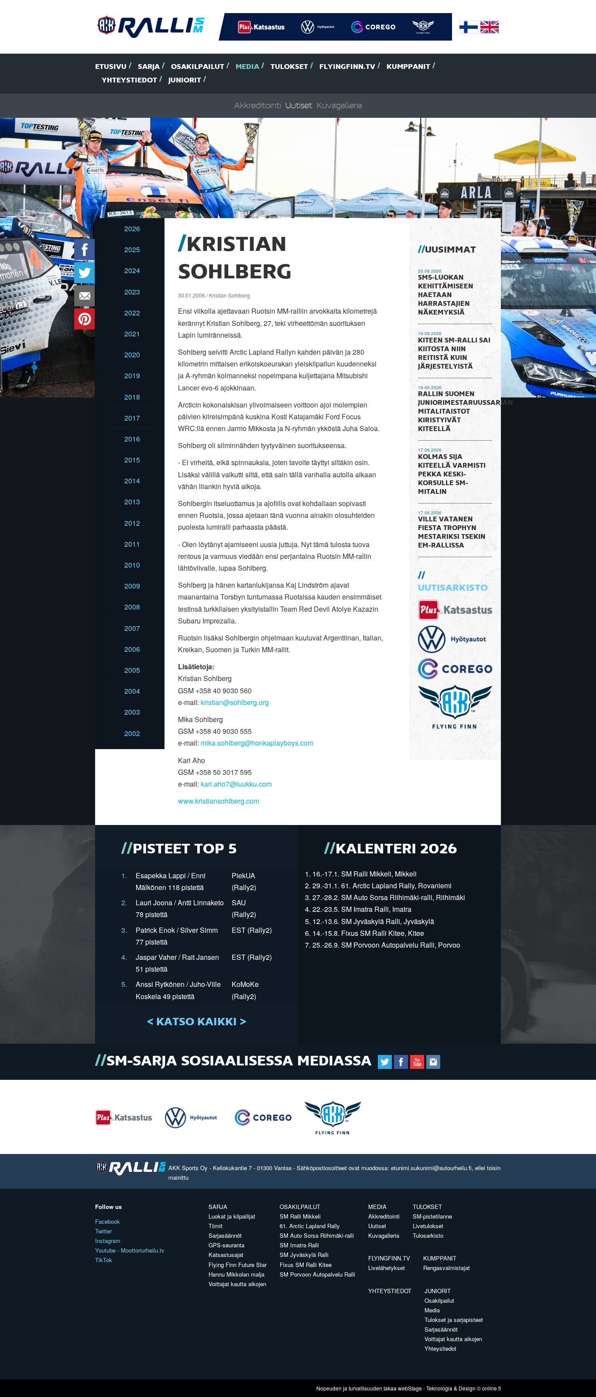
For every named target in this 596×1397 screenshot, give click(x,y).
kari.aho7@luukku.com (236, 784)
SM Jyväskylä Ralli (304, 1254)
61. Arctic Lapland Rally (310, 1226)
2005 (132, 670)
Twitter (103, 1231)
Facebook (107, 1221)
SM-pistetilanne (432, 1216)
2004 (132, 691)
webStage (410, 1388)
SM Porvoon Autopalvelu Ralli (317, 1274)
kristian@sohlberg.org (235, 702)
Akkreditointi (257, 105)
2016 (132, 439)
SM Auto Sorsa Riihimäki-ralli (317, 1235)
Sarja (149, 67)
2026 (132, 228)
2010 (132, 565)
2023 (132, 292)
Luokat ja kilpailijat (232, 1216)
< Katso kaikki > (196, 1022)
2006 (132, 649)
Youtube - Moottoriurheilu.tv (129, 1250)
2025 (132, 249)
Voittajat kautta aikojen (237, 1284)
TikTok (103, 1260)
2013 (132, 501)
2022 (132, 313)
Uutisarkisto (453, 588)
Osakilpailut (197, 67)
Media (247, 67)
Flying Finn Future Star (238, 1264)
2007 (132, 628)
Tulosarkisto (428, 1235)
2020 (132, 354)
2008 (132, 607)
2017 (132, 418)
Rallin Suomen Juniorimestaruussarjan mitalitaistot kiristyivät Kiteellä (465, 412)
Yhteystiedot (129, 80)
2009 (132, 586)
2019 (132, 375)
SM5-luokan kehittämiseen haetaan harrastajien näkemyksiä (445, 295)
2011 (132, 544)
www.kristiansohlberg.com (218, 801)
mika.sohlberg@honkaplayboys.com (257, 743)
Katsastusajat (226, 1254)
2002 (132, 733)
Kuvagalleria (339, 105)
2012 (132, 523)
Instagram (107, 1240)
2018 (132, 397)
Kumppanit (408, 67)
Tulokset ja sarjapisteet (454, 1319)
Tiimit (216, 1226)
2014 (132, 481)
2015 (132, 460)
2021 (132, 334)
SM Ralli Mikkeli (300, 1216)
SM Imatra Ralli (299, 1245)
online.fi (491, 1388)
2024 (132, 270)
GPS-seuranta (226, 1245)
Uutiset (298, 105)
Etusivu (111, 67)
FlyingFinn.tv (347, 67)
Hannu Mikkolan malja (236, 1274)
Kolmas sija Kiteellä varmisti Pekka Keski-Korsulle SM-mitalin (452, 475)
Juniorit (184, 80)
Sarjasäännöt (225, 1235)
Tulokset (289, 67)
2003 (132, 712)
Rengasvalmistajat (446, 1267)
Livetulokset (428, 1226)
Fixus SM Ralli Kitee (306, 1264)
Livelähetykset (386, 1267)
